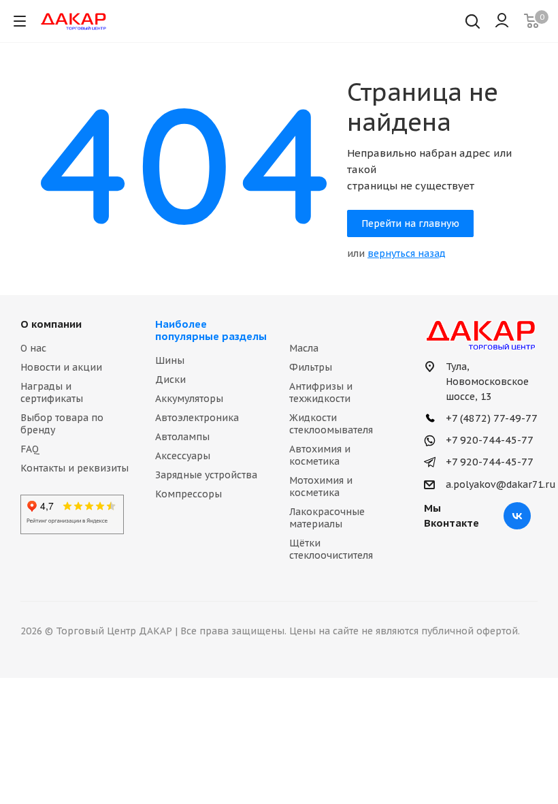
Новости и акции (61, 367)
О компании (51, 324)
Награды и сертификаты (51, 392)
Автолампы (182, 437)
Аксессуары (182, 456)
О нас (33, 348)
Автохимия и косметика (319, 455)
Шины (169, 360)
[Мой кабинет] (502, 21)
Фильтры (310, 367)
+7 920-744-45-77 (488, 439)
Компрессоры (188, 494)
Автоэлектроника (197, 418)
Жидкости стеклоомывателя (331, 424)
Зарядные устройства (206, 475)
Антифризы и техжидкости (320, 392)
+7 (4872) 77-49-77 (490, 418)
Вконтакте (517, 515)
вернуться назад (406, 253)
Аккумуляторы (189, 398)
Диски (170, 379)
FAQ (29, 449)
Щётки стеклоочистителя (331, 549)
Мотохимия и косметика (320, 486)
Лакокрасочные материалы (327, 518)
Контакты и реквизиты (74, 468)
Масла (303, 348)
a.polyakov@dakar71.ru (501, 484)
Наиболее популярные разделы (211, 330)
